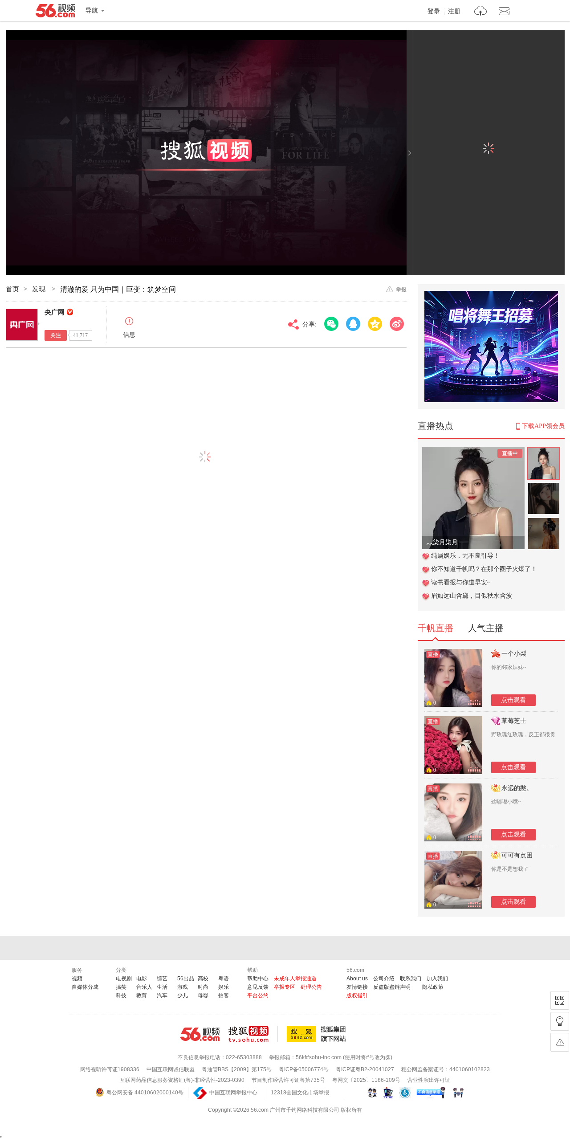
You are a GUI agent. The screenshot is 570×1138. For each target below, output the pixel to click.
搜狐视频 (253, 1034)
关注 (55, 335)
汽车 (162, 995)
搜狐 (318, 1034)
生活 (162, 987)
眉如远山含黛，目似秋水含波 (471, 595)
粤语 (223, 978)
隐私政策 (433, 987)
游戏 (182, 987)
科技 (121, 995)
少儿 (182, 995)
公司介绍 (384, 978)
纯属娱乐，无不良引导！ (465, 555)
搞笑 (121, 987)
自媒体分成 (85, 987)
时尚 (203, 987)
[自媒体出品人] (70, 312)
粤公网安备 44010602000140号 (144, 1092)
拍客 (223, 995)
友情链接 (357, 987)
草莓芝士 (513, 721)
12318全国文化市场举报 (300, 1092)
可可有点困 (517, 855)
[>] (480, 12)
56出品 (185, 978)
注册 (454, 11)
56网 (200, 1034)
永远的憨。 (517, 788)
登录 (434, 11)
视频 (77, 978)
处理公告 (311, 987)
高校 (203, 978)
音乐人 (144, 987)
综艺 (162, 978)
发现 (39, 289)
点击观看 (513, 700)
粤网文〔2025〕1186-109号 (366, 1080)
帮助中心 (258, 978)
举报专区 (284, 987)
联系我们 (410, 978)
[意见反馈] (559, 1042)
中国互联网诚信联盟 (171, 1069)
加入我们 (437, 978)
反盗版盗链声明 (392, 987)
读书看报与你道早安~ (461, 582)
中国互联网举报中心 (233, 1092)
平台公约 (258, 995)
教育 (141, 995)
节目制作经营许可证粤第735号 (288, 1080)
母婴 (203, 995)
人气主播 (486, 628)
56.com (55, 12)
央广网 (55, 312)
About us (357, 978)
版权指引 (357, 995)
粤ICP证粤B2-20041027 (365, 1069)
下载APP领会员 (543, 426)
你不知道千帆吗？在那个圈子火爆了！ (484, 569)
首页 (12, 289)
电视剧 (124, 978)
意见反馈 (258, 987)
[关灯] (559, 1021)
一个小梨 (513, 653)
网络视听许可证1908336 (109, 1069)
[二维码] (559, 1000)
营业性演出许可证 (428, 1080)
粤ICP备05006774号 (304, 1069)
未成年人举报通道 (295, 978)
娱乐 (223, 987)
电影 (141, 978)
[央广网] (22, 325)
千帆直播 (435, 628)
